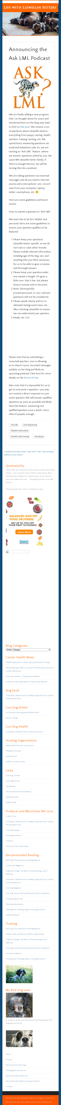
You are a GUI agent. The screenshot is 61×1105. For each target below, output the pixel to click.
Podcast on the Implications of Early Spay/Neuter (26, 682)
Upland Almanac (13, 915)
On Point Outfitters (14, 953)
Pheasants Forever (13, 751)
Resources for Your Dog (16, 1065)
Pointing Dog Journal (14, 899)
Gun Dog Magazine (13, 888)
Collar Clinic (11, 816)
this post (25, 127)
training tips (39, 436)
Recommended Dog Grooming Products (23, 1081)
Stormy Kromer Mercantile (17, 846)
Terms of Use (31, 377)
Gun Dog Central (13, 775)
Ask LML (14, 425)
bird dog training (30, 425)
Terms (8, 1054)
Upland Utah (11, 802)
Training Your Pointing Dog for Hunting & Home (25, 910)
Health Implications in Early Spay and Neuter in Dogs (28, 662)
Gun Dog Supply (13, 830)
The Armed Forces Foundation (18, 792)
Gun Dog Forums (13, 781)
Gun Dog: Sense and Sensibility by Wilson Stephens (28, 893)
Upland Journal (12, 797)
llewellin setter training (20, 436)
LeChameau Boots (13, 835)
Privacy (9, 1060)
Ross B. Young (11, 718)
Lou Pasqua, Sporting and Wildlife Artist (22, 712)
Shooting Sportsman (14, 904)
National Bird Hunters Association (20, 745)
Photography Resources (16, 1070)
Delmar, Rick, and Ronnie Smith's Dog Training (25, 934)
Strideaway (11, 786)
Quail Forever (11, 756)
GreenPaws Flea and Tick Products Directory (24, 732)
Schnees (9, 841)
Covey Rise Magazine (14, 865)
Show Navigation (48, 26)
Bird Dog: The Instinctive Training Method (23, 860)
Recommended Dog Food (17, 1076)
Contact (9, 1086)
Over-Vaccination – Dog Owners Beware (23, 676)
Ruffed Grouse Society (15, 762)
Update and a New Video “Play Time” (20, 452)
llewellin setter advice (19, 431)
